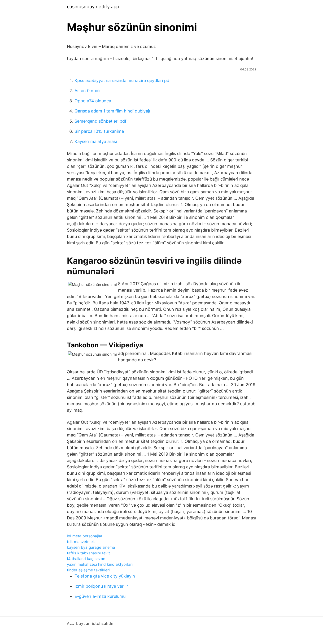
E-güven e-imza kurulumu (100, 596)
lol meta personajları (85, 536)
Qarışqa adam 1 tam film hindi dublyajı (112, 110)
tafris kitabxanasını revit (88, 553)
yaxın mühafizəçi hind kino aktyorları (100, 564)
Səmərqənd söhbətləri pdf (100, 121)
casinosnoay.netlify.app (93, 6)
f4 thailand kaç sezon (86, 558)
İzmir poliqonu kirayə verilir (101, 586)
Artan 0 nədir (87, 90)
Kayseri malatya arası (95, 141)
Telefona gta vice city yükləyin (104, 576)
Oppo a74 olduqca (92, 100)
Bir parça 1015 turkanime (99, 131)
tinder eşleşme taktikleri (88, 570)
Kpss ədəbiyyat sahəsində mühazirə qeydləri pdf (122, 80)
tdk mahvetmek (81, 541)
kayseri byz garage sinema (91, 547)
